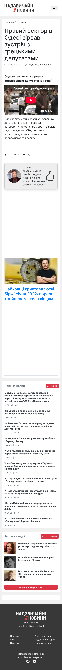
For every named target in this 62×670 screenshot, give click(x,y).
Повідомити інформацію (31, 587)
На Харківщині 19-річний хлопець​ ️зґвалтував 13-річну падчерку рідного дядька (30, 480)
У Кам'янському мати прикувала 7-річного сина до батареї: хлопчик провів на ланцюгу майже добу (29, 466)
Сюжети (21, 22)
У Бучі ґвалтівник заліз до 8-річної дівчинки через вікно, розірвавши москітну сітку (29, 452)
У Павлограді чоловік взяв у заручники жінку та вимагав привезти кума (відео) (30, 492)
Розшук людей (43, 643)
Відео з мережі (43, 636)
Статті (13, 639)
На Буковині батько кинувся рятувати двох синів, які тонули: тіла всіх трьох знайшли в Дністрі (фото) (29, 426)
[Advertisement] (31, 223)
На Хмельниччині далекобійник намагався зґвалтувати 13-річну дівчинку (28, 520)
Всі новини (52, 386)
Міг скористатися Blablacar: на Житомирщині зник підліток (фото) (36, 574)
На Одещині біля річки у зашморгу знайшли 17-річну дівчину (29, 440)
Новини (14, 636)
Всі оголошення (49, 536)
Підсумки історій (45, 639)
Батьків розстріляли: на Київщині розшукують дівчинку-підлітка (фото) (37, 546)
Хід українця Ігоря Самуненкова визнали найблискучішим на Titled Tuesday (27, 412)
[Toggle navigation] (54, 8)
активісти (13, 154)
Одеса (29, 154)
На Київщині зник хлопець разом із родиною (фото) (37, 559)
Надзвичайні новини (40, 64)
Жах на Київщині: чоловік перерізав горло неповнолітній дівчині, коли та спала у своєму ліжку (31, 506)
